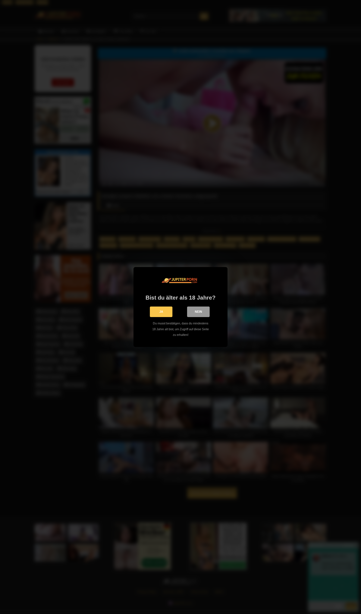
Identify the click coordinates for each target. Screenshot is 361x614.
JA (161, 311)
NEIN (198, 311)
